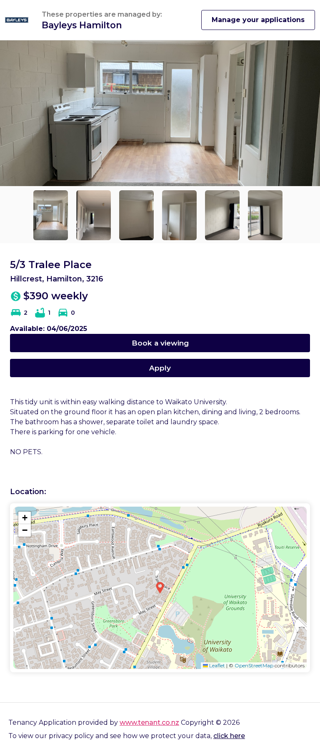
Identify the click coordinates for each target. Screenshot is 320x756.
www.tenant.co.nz (149, 722)
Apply (160, 367)
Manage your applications (258, 20)
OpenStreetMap (254, 665)
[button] (160, 587)
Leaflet (216, 665)
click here (229, 736)
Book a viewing (160, 342)
